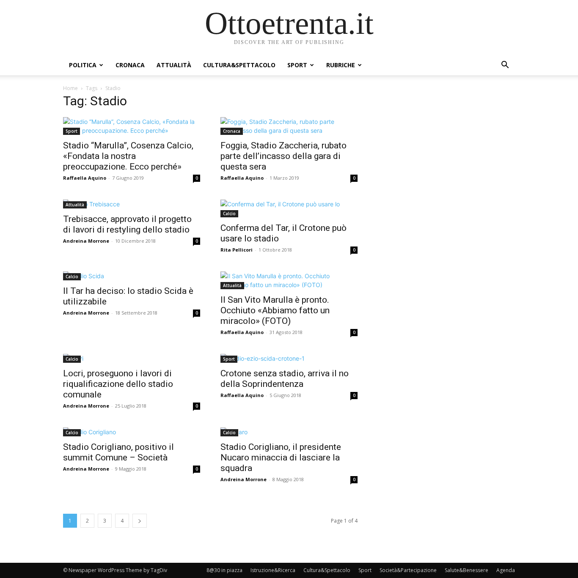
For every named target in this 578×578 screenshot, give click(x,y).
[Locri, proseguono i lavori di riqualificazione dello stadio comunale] (131, 358)
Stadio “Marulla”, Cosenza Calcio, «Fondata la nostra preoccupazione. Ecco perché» (128, 156)
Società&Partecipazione (408, 570)
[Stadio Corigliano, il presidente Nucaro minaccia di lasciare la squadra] (289, 431)
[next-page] (139, 521)
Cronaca (130, 65)
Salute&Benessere (466, 570)
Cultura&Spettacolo (239, 65)
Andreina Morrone (86, 241)
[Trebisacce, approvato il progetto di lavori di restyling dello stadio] (131, 204)
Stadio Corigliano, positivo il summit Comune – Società (118, 452)
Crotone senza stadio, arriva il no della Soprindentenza (284, 378)
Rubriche (340, 65)
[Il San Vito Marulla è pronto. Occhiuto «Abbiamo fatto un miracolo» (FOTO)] (289, 280)
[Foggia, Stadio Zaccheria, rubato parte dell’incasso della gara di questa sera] (289, 126)
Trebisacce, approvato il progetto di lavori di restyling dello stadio (127, 224)
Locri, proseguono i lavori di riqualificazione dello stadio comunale (118, 384)
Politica (82, 65)
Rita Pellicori (236, 250)
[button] (505, 66)
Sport (297, 65)
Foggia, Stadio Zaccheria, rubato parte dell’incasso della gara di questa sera (283, 156)
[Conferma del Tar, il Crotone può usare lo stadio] (289, 208)
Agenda (505, 570)
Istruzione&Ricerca (272, 570)
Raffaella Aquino (84, 178)
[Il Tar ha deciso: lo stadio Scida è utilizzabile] (131, 275)
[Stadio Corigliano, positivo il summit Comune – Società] (131, 431)
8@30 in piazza (224, 570)
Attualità (174, 65)
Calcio (229, 213)
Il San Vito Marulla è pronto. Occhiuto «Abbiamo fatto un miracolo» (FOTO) (275, 310)
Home (70, 88)
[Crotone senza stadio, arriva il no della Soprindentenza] (289, 358)
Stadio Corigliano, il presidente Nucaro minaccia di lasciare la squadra (280, 457)
